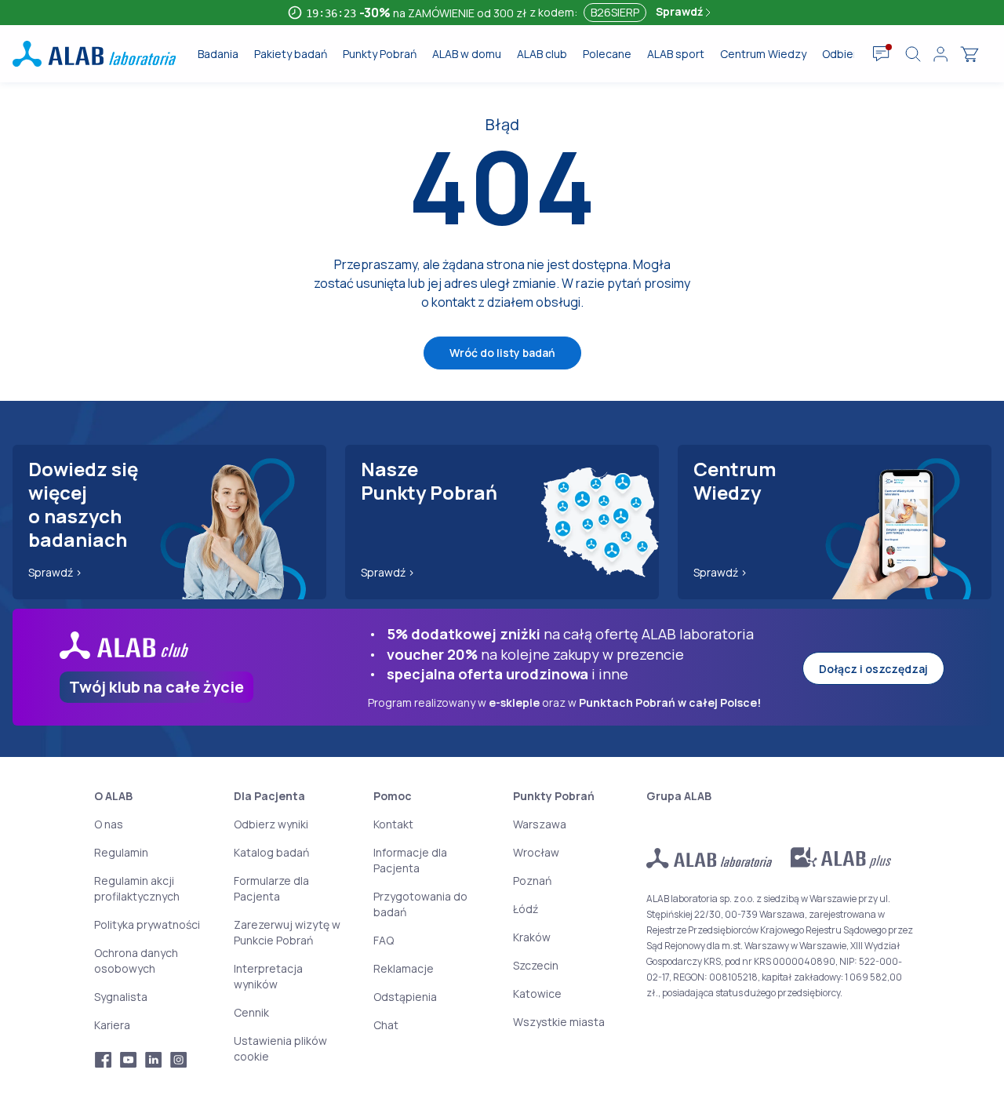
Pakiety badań (290, 53)
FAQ (383, 940)
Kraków (532, 937)
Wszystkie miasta (559, 1021)
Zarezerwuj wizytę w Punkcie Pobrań (287, 932)
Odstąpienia (405, 996)
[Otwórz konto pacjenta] (940, 54)
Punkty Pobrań (380, 53)
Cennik (251, 1012)
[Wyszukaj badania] (913, 54)
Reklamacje (403, 968)
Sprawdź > (55, 572)
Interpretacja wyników (268, 976)
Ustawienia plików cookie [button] (280, 1048)
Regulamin (121, 852)
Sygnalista (120, 996)
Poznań (532, 880)
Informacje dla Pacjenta (410, 860)
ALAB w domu (466, 53)
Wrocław (536, 852)
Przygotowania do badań (420, 904)
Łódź (525, 908)
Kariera (112, 1024)
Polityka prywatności (147, 924)
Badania (218, 53)
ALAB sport (675, 53)
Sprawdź (680, 11)
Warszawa (539, 824)
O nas (108, 824)
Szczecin (535, 965)
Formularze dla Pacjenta (271, 888)
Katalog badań (271, 852)
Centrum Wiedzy (763, 53)
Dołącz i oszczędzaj (873, 668)
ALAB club (542, 53)
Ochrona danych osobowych (136, 960)
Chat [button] (385, 1024)
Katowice (537, 993)
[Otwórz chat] (881, 54)
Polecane (607, 53)
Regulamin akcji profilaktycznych (137, 888)
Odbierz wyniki (271, 824)
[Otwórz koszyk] (969, 54)
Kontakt (393, 824)
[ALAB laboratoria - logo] (94, 54)
